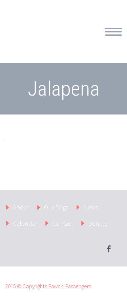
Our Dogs (56, 207)
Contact (62, 223)
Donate (98, 223)
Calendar (25, 223)
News (90, 207)
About (21, 207)
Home (87, 39)
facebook (108, 248)
